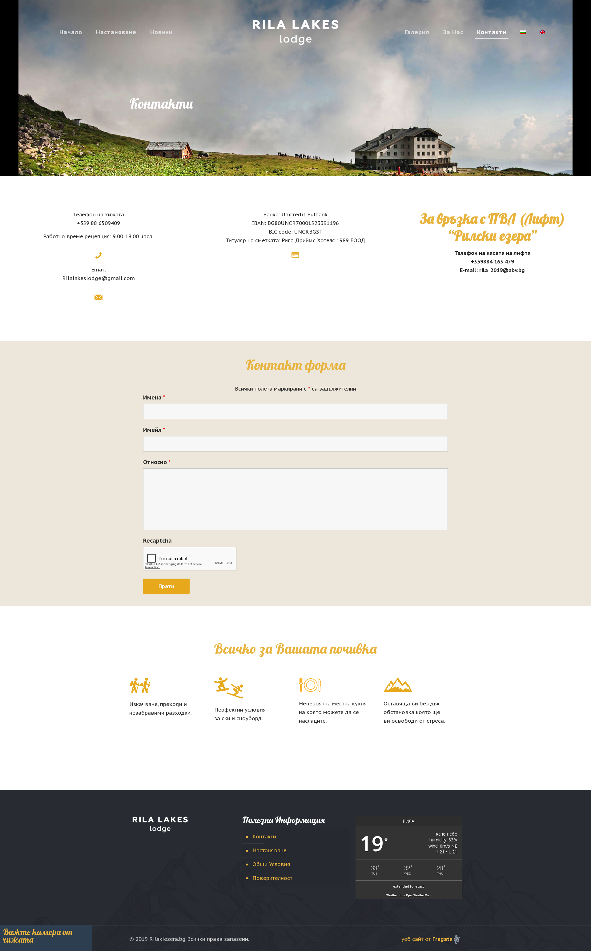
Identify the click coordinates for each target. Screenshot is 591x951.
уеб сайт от (426, 939)
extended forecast (408, 886)
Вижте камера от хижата (37, 935)
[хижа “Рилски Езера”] (295, 32)
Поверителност (272, 878)
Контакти (264, 836)
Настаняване (269, 850)
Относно (157, 462)
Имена (154, 398)
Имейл (154, 430)
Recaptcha (157, 541)
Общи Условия (271, 864)
